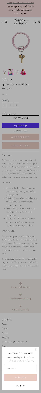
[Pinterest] (23, 386)
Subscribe (20, 377)
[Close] (36, 349)
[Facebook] (17, 386)
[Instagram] (20, 386)
